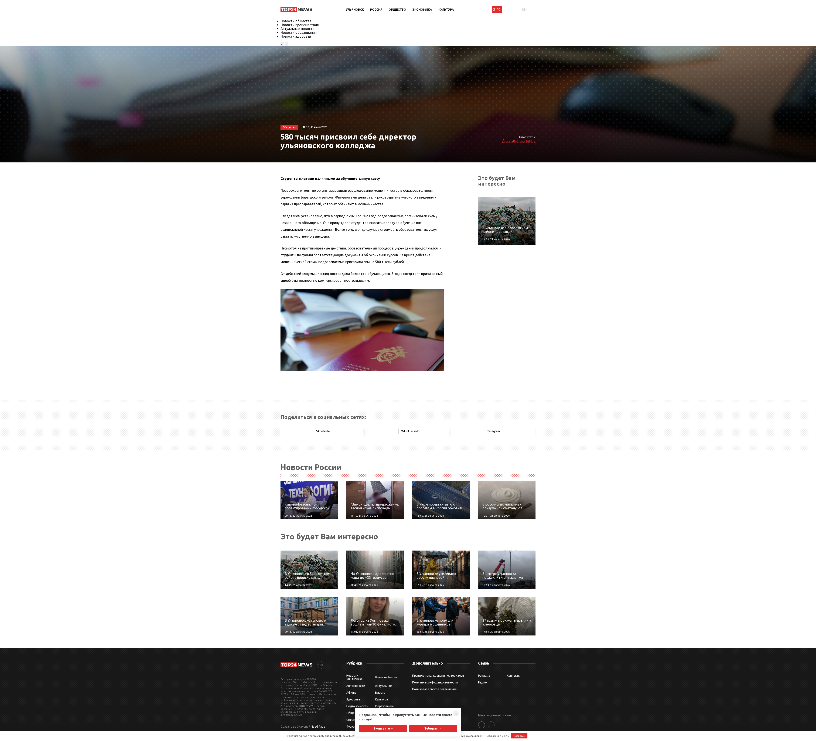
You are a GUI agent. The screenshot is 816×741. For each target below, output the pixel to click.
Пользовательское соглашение (434, 689)
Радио (482, 682)
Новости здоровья (295, 36)
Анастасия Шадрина (519, 140)
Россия (376, 9)
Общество (397, 9)
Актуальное (383, 685)
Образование (384, 706)
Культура (446, 9)
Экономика (422, 9)
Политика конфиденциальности (435, 682)
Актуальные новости (297, 29)
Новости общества (296, 21)
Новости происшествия (299, 25)
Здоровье (353, 699)
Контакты (513, 675)
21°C (496, 9)
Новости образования (298, 32)
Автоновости (355, 685)
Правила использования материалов (438, 675)
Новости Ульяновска (354, 677)
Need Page (318, 726)
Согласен (519, 735)
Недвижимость (357, 706)
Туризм (351, 726)
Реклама (484, 675)
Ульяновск (355, 9)
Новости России (386, 677)
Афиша (351, 692)
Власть (380, 692)
